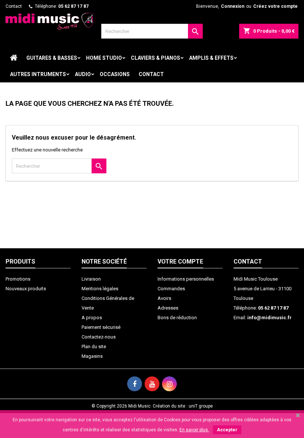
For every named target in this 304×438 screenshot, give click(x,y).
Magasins (92, 356)
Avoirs (164, 298)
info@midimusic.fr (269, 317)
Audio (83, 74)
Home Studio (104, 58)
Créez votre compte (275, 6)
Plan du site (94, 346)
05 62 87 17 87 (73, 6)
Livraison (91, 279)
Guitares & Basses (51, 58)
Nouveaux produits (26, 288)
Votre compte (180, 261)
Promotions (18, 279)
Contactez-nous (99, 337)
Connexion (232, 6)
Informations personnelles (186, 279)
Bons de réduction (177, 317)
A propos (92, 317)
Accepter (227, 429)
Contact (14, 6)
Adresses (168, 308)
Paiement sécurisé (101, 327)
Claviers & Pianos (155, 58)
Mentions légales (100, 288)
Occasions (115, 74)
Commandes (171, 288)
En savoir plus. (194, 429)
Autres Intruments (38, 74)
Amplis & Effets (211, 58)
